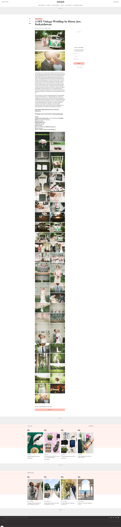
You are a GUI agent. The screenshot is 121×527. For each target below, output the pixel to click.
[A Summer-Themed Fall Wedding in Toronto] (86, 489)
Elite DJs (48, 129)
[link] (60, 2)
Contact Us (12, 517)
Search (3, 517)
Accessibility (17, 517)
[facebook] (109, 518)
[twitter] (116, 518)
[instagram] (111, 518)
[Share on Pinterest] (29, 19)
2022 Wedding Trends (77, 5)
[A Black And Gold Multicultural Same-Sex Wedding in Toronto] (52, 489)
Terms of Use (117, 521)
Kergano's (40, 125)
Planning (48, 5)
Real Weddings (42, 5)
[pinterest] (113, 518)
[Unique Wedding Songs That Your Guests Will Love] (86, 442)
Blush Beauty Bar (53, 126)
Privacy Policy (112, 521)
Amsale (44, 122)
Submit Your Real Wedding (24, 517)
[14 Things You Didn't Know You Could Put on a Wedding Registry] (52, 442)
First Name (76, 53)
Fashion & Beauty (56, 5)
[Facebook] (29, 21)
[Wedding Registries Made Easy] (35, 442)
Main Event (48, 119)
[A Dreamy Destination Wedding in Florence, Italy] (69, 489)
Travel (62, 5)
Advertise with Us (7, 517)
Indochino (42, 124)
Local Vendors (68, 5)
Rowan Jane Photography (58, 114)
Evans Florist (41, 128)
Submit (78, 63)
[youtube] (118, 518)
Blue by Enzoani (41, 121)
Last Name (75, 56)
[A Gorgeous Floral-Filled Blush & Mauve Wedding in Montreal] (35, 489)
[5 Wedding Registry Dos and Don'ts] (69, 442)
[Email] (29, 23)
